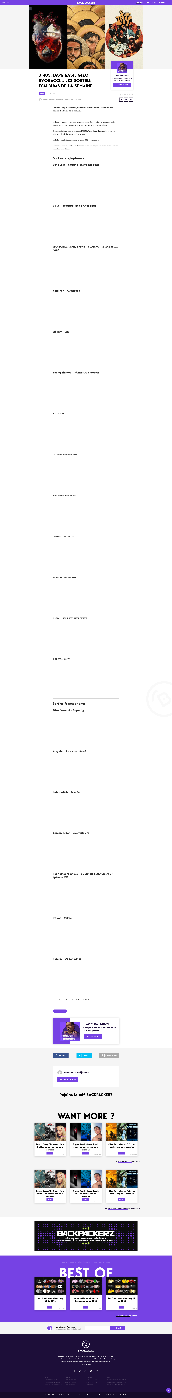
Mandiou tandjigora (53, 99)
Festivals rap (89, 1385)
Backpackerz (86, 3)
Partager (62, 1055)
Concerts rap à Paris (91, 1380)
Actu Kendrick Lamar (71, 1380)
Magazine (140, 3)
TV (148, 3)
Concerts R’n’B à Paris (92, 1382)
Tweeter (86, 1055)
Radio (154, 3)
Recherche (169, 2)
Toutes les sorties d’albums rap (53, 1385)
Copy (131, 99)
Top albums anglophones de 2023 (116, 1382)
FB (121, 99)
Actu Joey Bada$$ (70, 1382)
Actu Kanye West (70, 1385)
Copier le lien (111, 1055)
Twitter (126, 99)
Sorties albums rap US (51, 1380)
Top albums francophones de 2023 (116, 1380)
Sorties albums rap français (52, 1382)
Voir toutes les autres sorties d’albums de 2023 (71, 1000)
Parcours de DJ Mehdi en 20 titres (116, 1385)
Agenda (162, 3)
